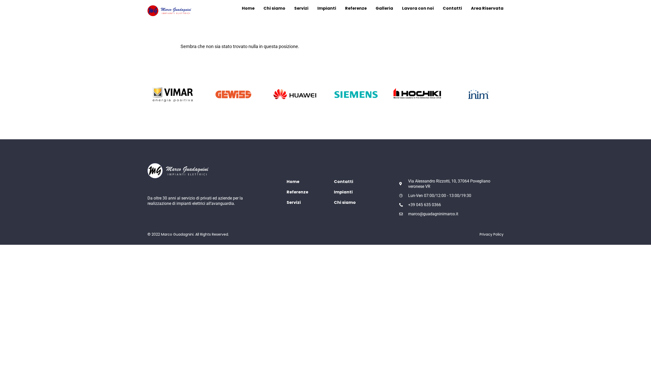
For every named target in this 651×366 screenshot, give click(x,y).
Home (248, 8)
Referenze (356, 8)
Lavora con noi (418, 8)
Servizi (301, 8)
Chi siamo (274, 8)
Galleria (384, 8)
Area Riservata (487, 8)
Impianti (326, 8)
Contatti (452, 8)
